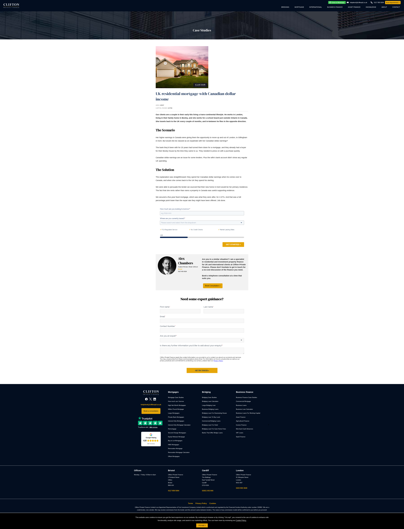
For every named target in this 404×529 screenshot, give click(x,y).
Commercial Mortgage (243, 401)
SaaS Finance (240, 437)
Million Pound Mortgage (176, 409)
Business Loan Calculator (244, 409)
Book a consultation (151, 411)
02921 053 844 (207, 491)
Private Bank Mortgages (176, 417)
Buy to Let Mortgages (175, 440)
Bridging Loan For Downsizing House (214, 413)
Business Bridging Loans (210, 409)
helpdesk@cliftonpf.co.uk (358, 2)
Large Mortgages (173, 413)
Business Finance (335, 7)
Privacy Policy (201, 503)
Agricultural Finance (242, 421)
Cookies (212, 503)
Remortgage (172, 429)
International (315, 7)
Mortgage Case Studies (176, 397)
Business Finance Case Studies (246, 397)
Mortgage (299, 7)
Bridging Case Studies (209, 397)
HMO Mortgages (173, 444)
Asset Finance (354, 7)
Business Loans (241, 405)
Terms (190, 503)
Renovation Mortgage (175, 448)
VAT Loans (239, 433)
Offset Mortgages (174, 456)
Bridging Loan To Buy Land (211, 417)
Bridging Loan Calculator (210, 401)
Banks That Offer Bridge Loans (212, 433)
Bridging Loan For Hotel (210, 425)
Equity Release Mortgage (176, 437)
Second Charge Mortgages (177, 433)
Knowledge (371, 7)
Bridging (285, 7)
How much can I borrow (176, 401)
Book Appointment (392, 2)
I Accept (201, 525)
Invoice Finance (241, 425)
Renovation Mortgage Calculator (179, 452)
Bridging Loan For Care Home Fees (214, 429)
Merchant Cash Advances (244, 429)
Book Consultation (212, 286)
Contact (396, 7)
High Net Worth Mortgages (177, 405)
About (384, 7)
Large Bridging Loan (209, 405)
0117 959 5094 (173, 491)
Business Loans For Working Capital (248, 413)
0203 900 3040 (241, 488)
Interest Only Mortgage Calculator (179, 425)
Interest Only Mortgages (176, 421)
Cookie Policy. (241, 520)
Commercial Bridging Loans (211, 421)
